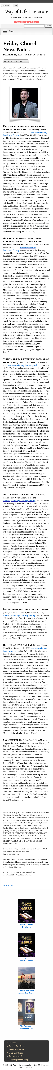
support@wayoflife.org (18, 1060)
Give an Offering (16, 1053)
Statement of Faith (16, 1049)
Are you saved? (15, 1056)
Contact (12, 1043)
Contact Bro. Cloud (17, 1046)
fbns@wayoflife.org (11, 135)
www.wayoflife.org (39, 132)
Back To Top (7, 885)
